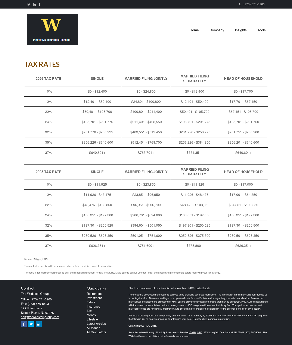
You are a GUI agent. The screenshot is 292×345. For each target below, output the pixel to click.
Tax (89, 311)
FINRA (192, 332)
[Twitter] (28, 4)
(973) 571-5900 (254, 4)
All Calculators (96, 332)
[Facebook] (39, 4)
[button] (217, 30)
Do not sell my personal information (211, 318)
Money (91, 315)
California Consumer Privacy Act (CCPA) (236, 315)
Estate (91, 302)
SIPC (199, 332)
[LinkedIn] (34, 4)
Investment (94, 298)
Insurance (93, 306)
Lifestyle (92, 319)
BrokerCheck (203, 288)
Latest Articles (96, 323)
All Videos (93, 328)
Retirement (94, 293)
